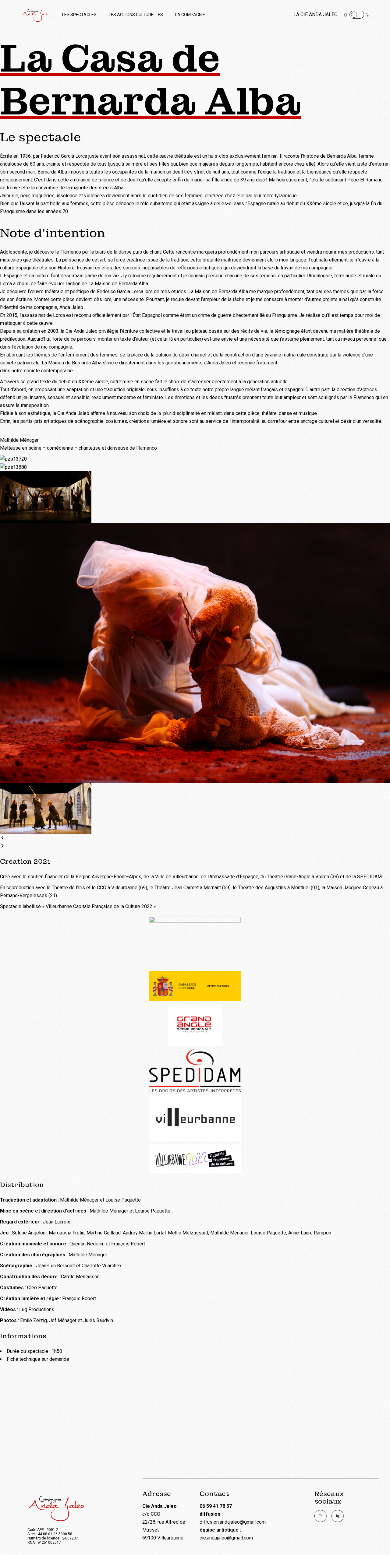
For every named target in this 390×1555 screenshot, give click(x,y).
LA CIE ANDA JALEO (315, 14)
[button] (195, 838)
